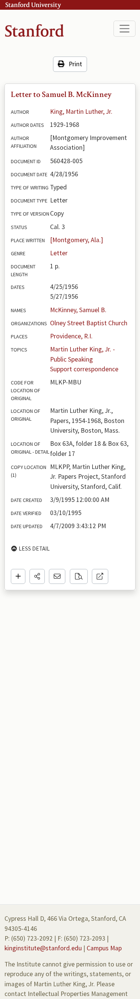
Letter (59, 253)
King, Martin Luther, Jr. (81, 111)
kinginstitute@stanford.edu (43, 948)
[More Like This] (79, 576)
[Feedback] (57, 576)
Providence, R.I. (71, 336)
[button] (37, 576)
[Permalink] (100, 576)
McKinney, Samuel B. (78, 310)
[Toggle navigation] (124, 29)
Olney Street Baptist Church (88, 323)
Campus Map (104, 948)
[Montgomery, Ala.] (76, 240)
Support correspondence (84, 369)
